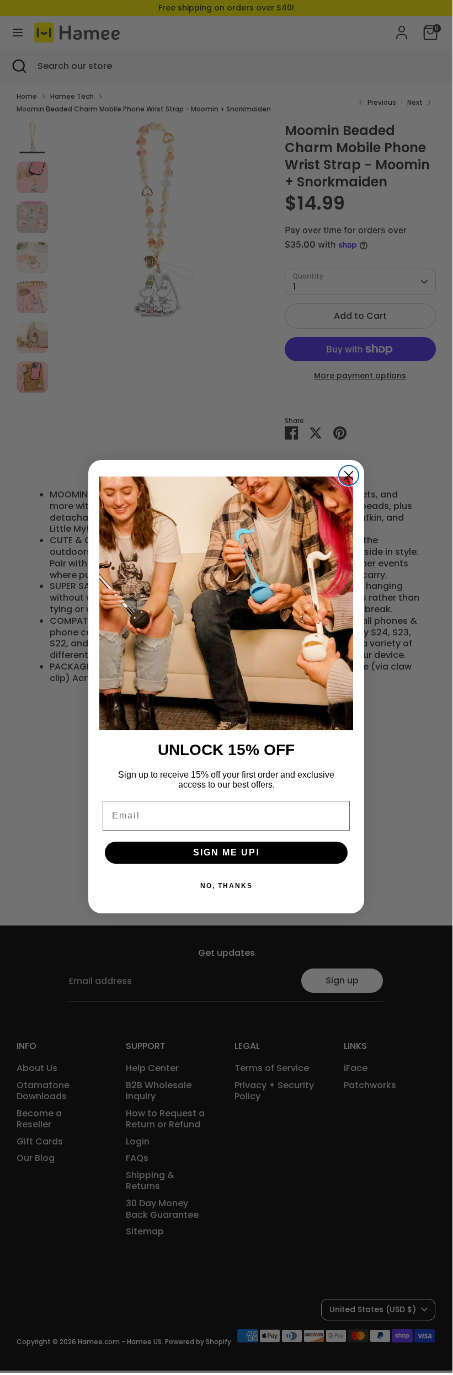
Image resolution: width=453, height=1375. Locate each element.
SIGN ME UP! (226, 852)
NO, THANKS (226, 886)
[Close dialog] (349, 475)
